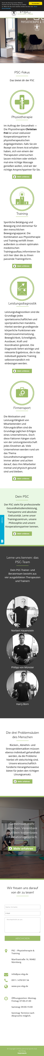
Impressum (22, 1053)
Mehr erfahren (23, 177)
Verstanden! (35, 3)
